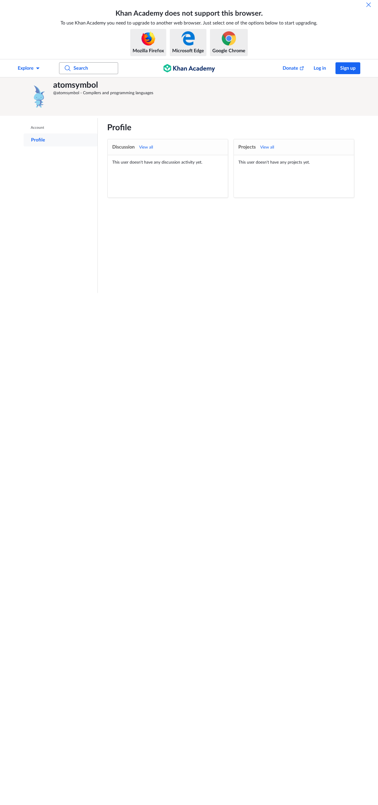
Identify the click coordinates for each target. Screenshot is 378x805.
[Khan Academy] (189, 68)
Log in (320, 68)
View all (146, 147)
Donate (290, 68)
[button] (40, 96)
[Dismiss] (368, 4)
